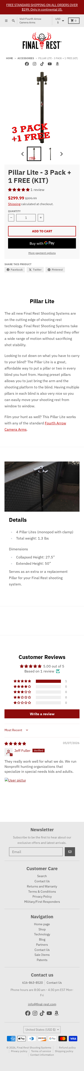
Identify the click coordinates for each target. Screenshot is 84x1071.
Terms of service (41, 1051)
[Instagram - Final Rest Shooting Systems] (34, 64)
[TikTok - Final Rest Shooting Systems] (42, 64)
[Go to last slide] (23, 153)
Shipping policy (64, 1051)
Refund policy (67, 1047)
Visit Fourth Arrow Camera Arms (30, 20)
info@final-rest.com (42, 1004)
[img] (15, 743)
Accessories (25, 58)
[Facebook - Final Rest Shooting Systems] (27, 64)
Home (9, 58)
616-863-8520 (32, 983)
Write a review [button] (42, 714)
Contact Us (54, 983)
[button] (19, 189)
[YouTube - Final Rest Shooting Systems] (50, 64)
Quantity (14, 211)
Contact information (42, 1054)
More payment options (42, 253)
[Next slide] (61, 153)
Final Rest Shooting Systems (34, 1047)
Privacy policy (19, 1051)
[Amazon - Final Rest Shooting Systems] (57, 64)
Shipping (14, 204)
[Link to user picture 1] (15, 788)
